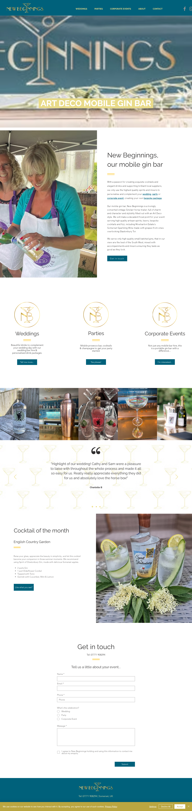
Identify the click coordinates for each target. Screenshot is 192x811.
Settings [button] (152, 806)
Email (59, 683)
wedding (147, 194)
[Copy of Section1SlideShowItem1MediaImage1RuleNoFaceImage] (92, 506)
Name (60, 674)
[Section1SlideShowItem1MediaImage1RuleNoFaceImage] (96, 506)
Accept (180, 806)
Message (61, 726)
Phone (60, 695)
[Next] (177, 477)
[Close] (188, 806)
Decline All (165, 806)
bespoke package (153, 198)
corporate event (115, 198)
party (155, 194)
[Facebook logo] (184, 9)
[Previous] (15, 477)
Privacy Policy (111, 806)
